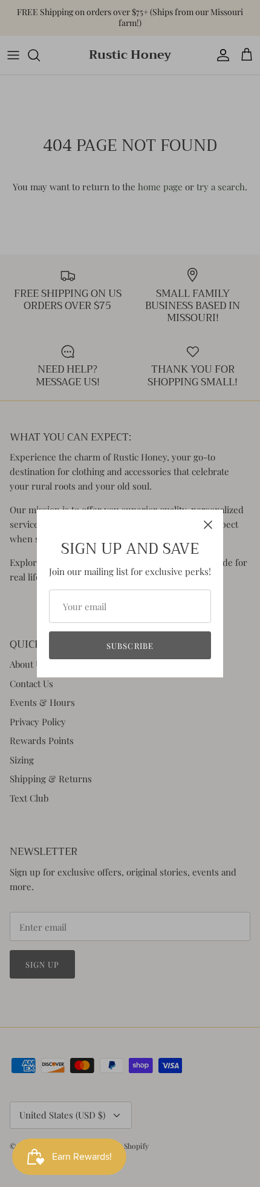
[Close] (208, 524)
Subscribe (129, 645)
